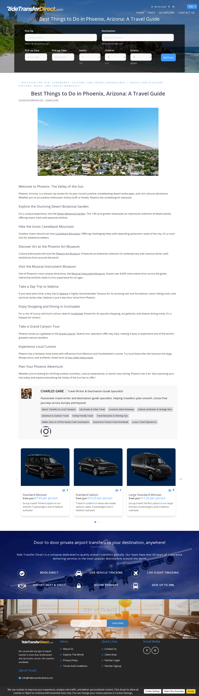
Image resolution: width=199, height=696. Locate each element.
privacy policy (116, 628)
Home (140, 12)
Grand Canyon (67, 333)
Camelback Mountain (68, 233)
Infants (134, 50)
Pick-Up (29, 31)
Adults (83, 50)
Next (179, 477)
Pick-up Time (59, 50)
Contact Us (186, 12)
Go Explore (166, 12)
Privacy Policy (70, 660)
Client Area (111, 654)
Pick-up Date (32, 50)
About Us (68, 649)
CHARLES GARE (51, 100)
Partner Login (112, 660)
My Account (160, 6)
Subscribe (118, 623)
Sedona (63, 293)
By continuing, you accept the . (100, 628)
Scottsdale (77, 313)
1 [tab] (95, 522)
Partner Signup (113, 666)
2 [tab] (99, 522)
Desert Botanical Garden (71, 213)
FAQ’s (151, 12)
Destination (108, 31)
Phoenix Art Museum (68, 253)
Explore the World (73, 654)
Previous (16, 477)
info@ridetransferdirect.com (37, 678)
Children (109, 50)
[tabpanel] (45, 482)
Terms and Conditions (75, 666)
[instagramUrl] (46, 431)
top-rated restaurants (80, 357)
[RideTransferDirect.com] (35, 8)
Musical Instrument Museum (88, 273)
